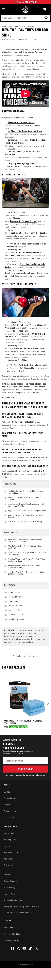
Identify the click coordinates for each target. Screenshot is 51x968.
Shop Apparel (9, 817)
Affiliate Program (11, 811)
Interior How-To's (15, 605)
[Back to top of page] (25, 964)
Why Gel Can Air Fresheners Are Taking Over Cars (27, 510)
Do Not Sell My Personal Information (18, 912)
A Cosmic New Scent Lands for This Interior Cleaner (25, 498)
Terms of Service (10, 881)
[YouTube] (24, 949)
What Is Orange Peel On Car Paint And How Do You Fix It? (26, 547)
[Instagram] (18, 949)
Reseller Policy (9, 894)
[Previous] (3, 703)
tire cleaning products (10, 66)
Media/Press (8, 859)
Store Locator (9, 927)
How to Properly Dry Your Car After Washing (25, 521)
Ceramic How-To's (16, 614)
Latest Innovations (16, 592)
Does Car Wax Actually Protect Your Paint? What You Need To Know (27, 560)
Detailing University (16, 619)
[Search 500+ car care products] (46, 18)
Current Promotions (11, 798)
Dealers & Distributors (12, 934)
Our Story (7, 792)
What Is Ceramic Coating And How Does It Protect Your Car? (24, 566)
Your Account (9, 833)
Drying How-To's (15, 610)
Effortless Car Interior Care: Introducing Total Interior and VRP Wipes (26, 505)
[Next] (48, 703)
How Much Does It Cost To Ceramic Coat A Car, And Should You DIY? (26, 573)
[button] (45, 9)
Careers (7, 804)
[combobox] (25, 18)
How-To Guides (14, 26)
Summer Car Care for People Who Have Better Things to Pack (26, 516)
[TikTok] (30, 949)
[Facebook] (12, 949)
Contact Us (8, 865)
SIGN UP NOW (25, 769)
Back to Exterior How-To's (27, 655)
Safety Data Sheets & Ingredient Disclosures (21, 906)
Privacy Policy (9, 887)
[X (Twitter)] (36, 949)
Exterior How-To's (28, 26)
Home (4, 26)
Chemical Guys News (17, 597)
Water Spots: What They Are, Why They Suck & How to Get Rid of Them (26, 540)
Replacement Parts (11, 852)
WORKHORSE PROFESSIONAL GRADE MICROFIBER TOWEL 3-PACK (23, 721)
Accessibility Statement (13, 900)
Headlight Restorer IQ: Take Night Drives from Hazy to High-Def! (25, 492)
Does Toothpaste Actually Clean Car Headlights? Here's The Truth (27, 553)
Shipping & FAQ (10, 839)
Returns (7, 846)
